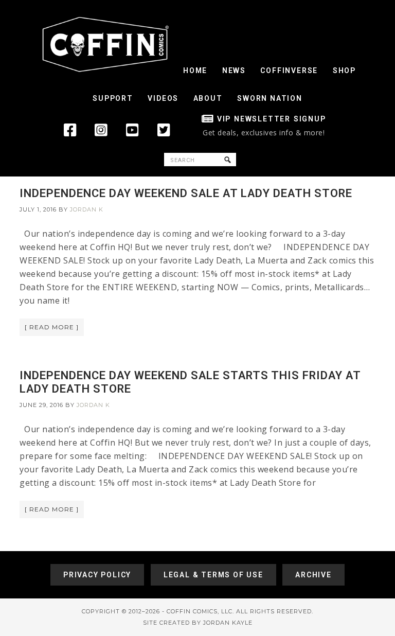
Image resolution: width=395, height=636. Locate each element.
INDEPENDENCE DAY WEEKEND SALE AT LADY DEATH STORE (186, 193)
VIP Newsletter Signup (271, 119)
